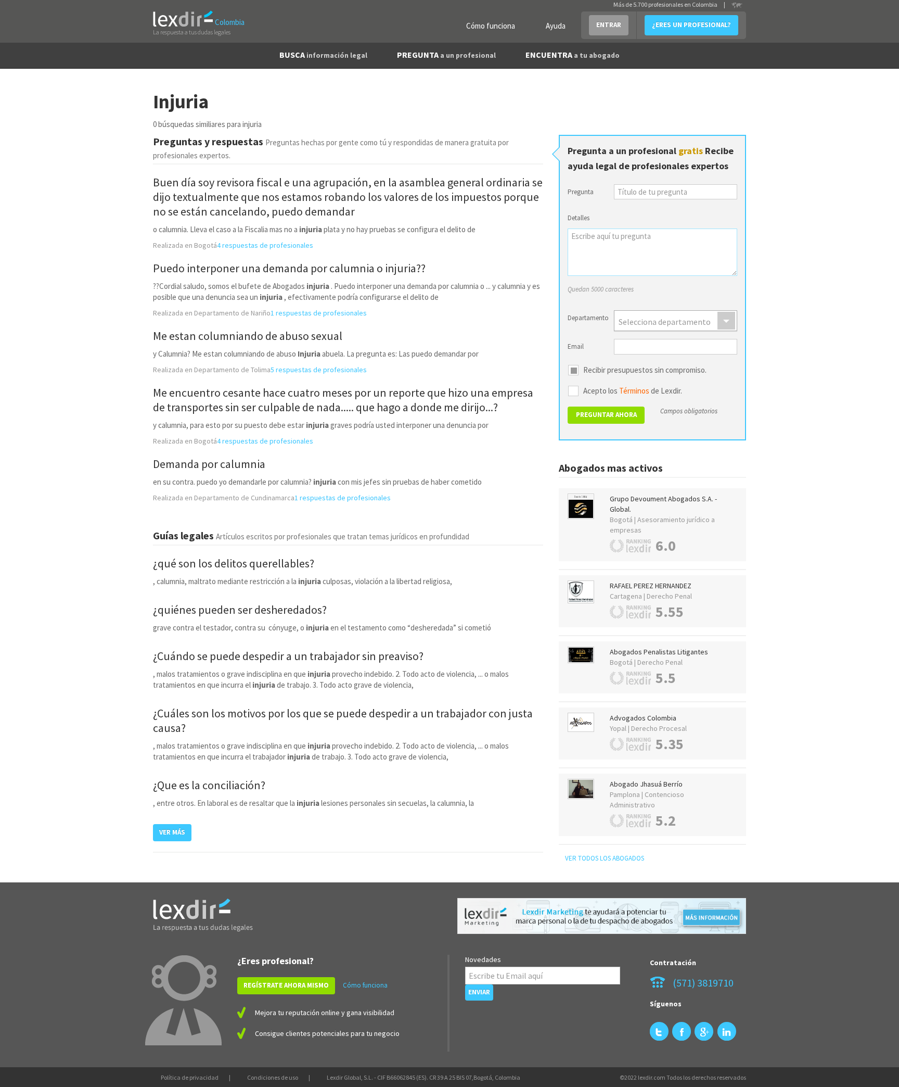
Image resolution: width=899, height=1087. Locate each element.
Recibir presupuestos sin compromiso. (645, 370)
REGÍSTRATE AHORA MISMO (286, 985)
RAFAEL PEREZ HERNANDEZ (650, 585)
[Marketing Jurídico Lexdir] (601, 916)
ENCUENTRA (572, 54)
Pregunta (581, 191)
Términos (634, 391)
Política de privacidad (190, 1077)
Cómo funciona (490, 26)
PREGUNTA (446, 54)
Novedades (483, 959)
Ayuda (556, 26)
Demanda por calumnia (209, 464)
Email (576, 346)
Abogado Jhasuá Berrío (646, 784)
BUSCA (323, 54)
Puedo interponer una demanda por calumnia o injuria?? (289, 268)
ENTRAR (608, 24)
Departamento (587, 317)
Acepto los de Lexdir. (632, 391)
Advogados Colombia (643, 718)
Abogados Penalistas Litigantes (659, 651)
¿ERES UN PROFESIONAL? (691, 24)
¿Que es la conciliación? (209, 785)
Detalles (578, 217)
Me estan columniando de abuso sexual (247, 335)
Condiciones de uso (272, 1077)
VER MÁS (172, 832)
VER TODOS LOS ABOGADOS (604, 858)
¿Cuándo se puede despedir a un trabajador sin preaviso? (288, 656)
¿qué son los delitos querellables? (233, 563)
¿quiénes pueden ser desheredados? (240, 609)
